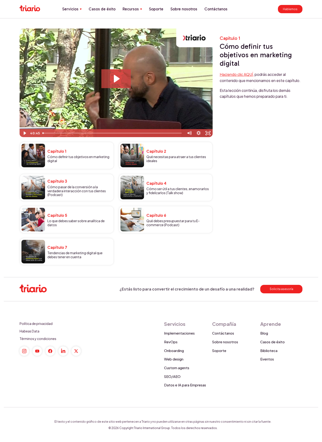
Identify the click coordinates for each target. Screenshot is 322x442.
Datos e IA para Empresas (185, 385)
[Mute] (189, 133)
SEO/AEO (172, 376)
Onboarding (174, 350)
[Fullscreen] (208, 133)
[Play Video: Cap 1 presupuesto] (116, 78)
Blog (264, 333)
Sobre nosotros (183, 9)
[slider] (112, 133)
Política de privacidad (36, 323)
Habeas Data (29, 331)
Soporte (156, 9)
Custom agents (176, 368)
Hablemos (290, 9)
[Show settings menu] (198, 133)
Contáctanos (215, 9)
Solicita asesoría (281, 289)
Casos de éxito (102, 9)
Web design (173, 359)
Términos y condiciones (38, 338)
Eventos (267, 359)
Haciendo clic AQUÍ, (237, 74)
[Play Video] (24, 133)
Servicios (70, 9)
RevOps (171, 342)
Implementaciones (179, 333)
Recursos (131, 9)
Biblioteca (268, 350)
